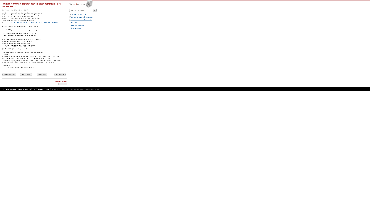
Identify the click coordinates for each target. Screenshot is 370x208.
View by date (42, 74)
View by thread (26, 74)
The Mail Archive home (79, 14)
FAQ (34, 89)
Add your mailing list (24, 89)
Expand (74, 22)
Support (40, 89)
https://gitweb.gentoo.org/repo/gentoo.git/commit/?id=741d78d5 (34, 22)
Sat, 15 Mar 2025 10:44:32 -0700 (20, 10)
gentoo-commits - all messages (81, 17)
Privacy (47, 89)
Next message (60, 74)
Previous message (9, 74)
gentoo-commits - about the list (81, 20)
